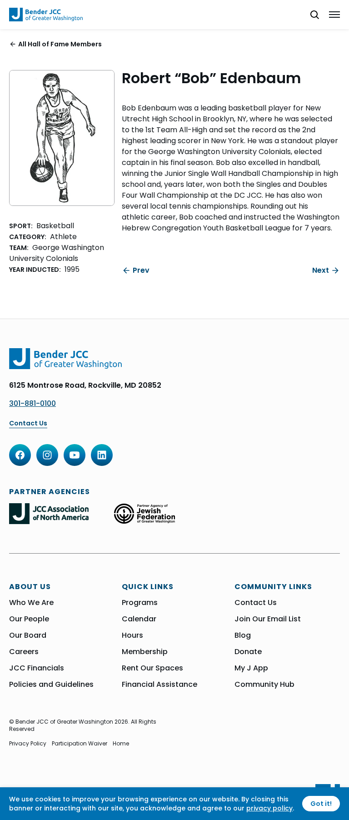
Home (121, 743)
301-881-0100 (32, 403)
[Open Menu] (334, 14)
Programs (140, 602)
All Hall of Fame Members (60, 44)
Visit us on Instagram (47, 455)
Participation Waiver (79, 743)
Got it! (321, 803)
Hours (132, 635)
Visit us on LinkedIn (102, 455)
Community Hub (264, 684)
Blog (242, 635)
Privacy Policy (27, 743)
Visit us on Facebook (20, 455)
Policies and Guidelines (51, 684)
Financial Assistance (159, 684)
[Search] (311, 14)
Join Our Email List (267, 619)
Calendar (139, 619)
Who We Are (31, 602)
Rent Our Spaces (152, 668)
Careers (24, 651)
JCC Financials (36, 668)
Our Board (27, 635)
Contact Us (28, 423)
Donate (248, 651)
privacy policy (269, 808)
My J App (251, 668)
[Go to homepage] (46, 14)
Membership (145, 651)
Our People (29, 619)
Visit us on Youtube (74, 455)
